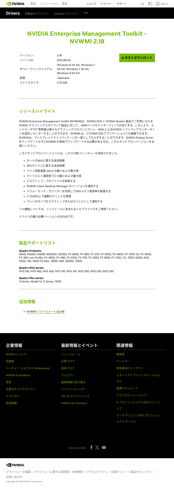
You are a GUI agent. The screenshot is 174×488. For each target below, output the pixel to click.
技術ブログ (68, 368)
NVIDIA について (16, 354)
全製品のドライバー (37, 13)
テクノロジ (12, 396)
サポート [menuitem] (121, 3)
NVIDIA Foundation (18, 375)
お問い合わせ (14, 477)
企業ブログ (68, 361)
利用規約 (77, 472)
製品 (33, 3)
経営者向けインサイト (130, 368)
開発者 (120, 354)
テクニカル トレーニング (131, 395)
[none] (143, 2)
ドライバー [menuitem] (106, 3)
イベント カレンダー (73, 389)
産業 (64, 3)
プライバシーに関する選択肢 (51, 472)
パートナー (123, 361)
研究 (8, 382)
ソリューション (48, 3)
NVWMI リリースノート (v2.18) (45, 311)
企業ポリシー (119, 472)
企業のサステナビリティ (21, 389)
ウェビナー (68, 375)
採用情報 (11, 403)
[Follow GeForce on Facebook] (91, 447)
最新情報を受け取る (73, 382)
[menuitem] (33, 3)
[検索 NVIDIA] (143, 3)
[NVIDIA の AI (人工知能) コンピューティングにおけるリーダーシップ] (15, 3)
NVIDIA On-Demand (74, 403)
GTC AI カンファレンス (75, 396)
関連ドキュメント (127, 388)
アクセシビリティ (97, 472)
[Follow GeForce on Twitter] (97, 447)
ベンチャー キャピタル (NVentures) (28, 368)
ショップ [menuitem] (91, 3)
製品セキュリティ (141, 472)
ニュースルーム (70, 354)
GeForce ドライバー (66, 13)
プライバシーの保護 (18, 472)
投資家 (10, 361)
